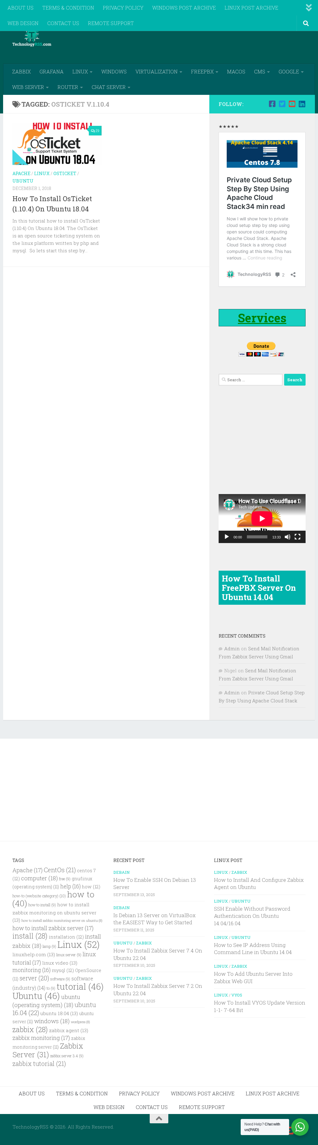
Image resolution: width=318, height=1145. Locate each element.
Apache (21, 173)
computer (39, 878)
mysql (63, 970)
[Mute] (287, 537)
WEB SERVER (28, 87)
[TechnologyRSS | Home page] (31, 37)
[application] (262, 518)
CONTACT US (63, 23)
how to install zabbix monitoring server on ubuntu (61, 920)
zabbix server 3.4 (67, 1056)
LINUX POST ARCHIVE (251, 7)
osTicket (64, 173)
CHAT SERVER (109, 87)
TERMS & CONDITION (68, 7)
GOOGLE (289, 71)
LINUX (80, 71)
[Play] (227, 537)
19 (97, 130)
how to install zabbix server (52, 928)
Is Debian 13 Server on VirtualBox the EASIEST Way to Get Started (154, 919)
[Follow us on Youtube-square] (292, 104)
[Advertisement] (193, 39)
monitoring (31, 970)
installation (66, 937)
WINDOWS (114, 71)
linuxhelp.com (33, 954)
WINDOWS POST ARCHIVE (184, 7)
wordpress (80, 1022)
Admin (232, 648)
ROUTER (67, 87)
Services (262, 317)
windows (52, 1021)
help (70, 886)
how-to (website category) (39, 895)
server (34, 978)
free (64, 879)
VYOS (236, 995)
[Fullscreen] (297, 537)
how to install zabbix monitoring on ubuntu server (54, 912)
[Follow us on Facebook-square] (272, 104)
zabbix (30, 1029)
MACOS (236, 71)
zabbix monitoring (41, 1037)
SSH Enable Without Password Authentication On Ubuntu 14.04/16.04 (252, 916)
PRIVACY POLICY (123, 7)
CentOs (60, 870)
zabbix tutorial (39, 1063)
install (30, 935)
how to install (42, 905)
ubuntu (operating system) (46, 1001)
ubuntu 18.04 (59, 1013)
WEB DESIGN (23, 23)
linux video (59, 963)
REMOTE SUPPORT (111, 23)
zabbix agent (68, 1030)
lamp (49, 946)
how (91, 887)
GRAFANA (51, 71)
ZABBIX (21, 71)
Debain (121, 872)
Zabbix (144, 943)
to (51, 988)
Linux (42, 173)
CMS (259, 71)
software (60, 979)
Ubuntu (23, 181)
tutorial (80, 986)
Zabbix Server (47, 1050)
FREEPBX (202, 71)
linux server (68, 955)
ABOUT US (20, 7)
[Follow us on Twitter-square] (282, 104)
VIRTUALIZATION (156, 71)
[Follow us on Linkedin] (302, 104)
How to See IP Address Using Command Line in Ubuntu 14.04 (253, 948)
